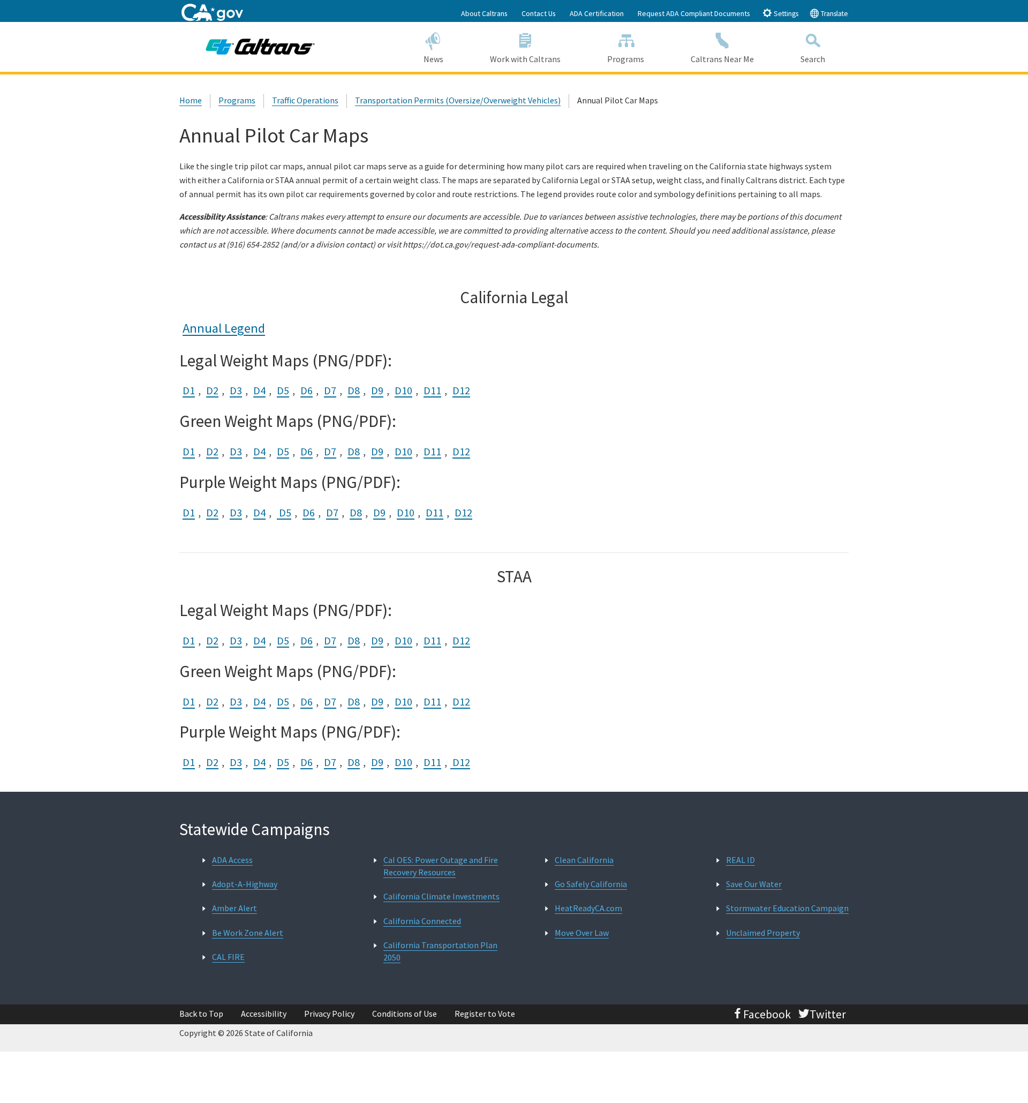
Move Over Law (582, 932)
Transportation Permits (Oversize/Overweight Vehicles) (458, 100)
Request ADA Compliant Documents (694, 13)
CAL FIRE (228, 956)
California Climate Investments (441, 896)
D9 (377, 390)
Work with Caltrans (525, 59)
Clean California (584, 859)
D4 (259, 390)
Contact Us (538, 13)
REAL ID (740, 859)
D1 (189, 390)
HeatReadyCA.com (588, 908)
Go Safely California (591, 884)
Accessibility (263, 1013)
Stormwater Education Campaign (787, 908)
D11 (432, 390)
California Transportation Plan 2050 (440, 951)
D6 (306, 390)
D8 (353, 390)
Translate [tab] (833, 13)
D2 (212, 390)
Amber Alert (234, 908)
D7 (330, 390)
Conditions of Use (404, 1013)
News (433, 59)
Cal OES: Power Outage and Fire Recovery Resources (440, 865)
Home (190, 100)
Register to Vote (485, 1013)
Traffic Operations (305, 100)
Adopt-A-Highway (244, 884)
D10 (403, 390)
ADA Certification (597, 13)
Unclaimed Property (763, 932)
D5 (283, 390)
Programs (625, 59)
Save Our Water (754, 884)
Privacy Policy (329, 1013)
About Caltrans (484, 13)
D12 (461, 390)
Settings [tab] (785, 13)
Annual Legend (224, 328)
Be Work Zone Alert (247, 932)
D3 (236, 390)
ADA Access (232, 859)
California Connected (422, 921)
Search (812, 59)
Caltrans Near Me (722, 59)
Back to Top (201, 1013)
